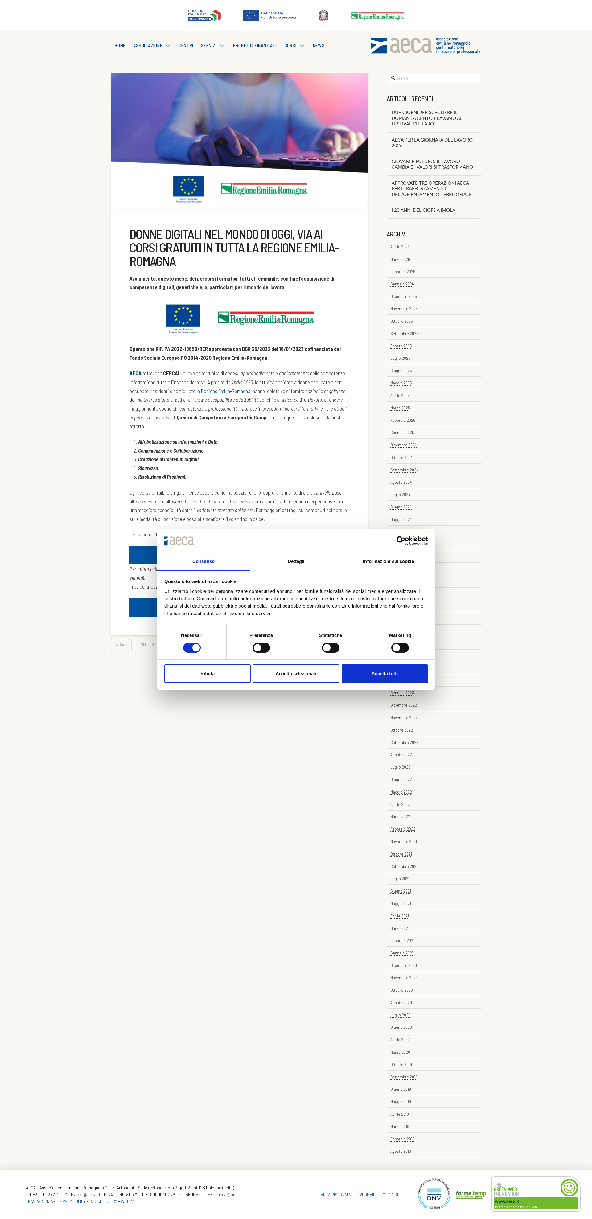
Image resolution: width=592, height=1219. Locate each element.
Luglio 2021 (399, 878)
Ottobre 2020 (401, 990)
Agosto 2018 (400, 1151)
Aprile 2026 (400, 246)
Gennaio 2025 (402, 432)
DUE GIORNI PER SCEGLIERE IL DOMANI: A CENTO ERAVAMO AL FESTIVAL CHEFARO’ (427, 118)
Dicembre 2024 (403, 444)
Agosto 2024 (401, 482)
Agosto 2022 (401, 754)
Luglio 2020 (400, 1014)
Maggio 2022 (401, 791)
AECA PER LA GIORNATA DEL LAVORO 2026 (432, 143)
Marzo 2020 (400, 1052)
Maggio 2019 (400, 1101)
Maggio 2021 (400, 903)
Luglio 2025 (400, 358)
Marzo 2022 (400, 816)
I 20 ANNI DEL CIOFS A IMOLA (423, 210)
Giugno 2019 (400, 1089)
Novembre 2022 (404, 717)
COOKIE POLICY (103, 1201)
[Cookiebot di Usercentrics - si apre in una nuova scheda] (401, 540)
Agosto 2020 (401, 1002)
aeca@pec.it (229, 1194)
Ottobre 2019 (401, 1064)
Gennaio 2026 (402, 283)
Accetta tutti (385, 673)
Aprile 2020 (400, 1039)
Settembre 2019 (403, 1076)
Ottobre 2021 (401, 853)
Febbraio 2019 (402, 1138)
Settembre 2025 (404, 333)
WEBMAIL (129, 1201)
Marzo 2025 (400, 407)
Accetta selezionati (296, 673)
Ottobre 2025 (401, 321)
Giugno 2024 (401, 506)
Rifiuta (207, 673)
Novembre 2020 (404, 977)
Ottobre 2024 (401, 457)
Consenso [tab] (203, 561)
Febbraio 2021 (402, 940)
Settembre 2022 (404, 742)
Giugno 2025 (401, 370)
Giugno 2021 (400, 890)
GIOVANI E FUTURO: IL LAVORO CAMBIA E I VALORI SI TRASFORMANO (432, 164)
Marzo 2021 (399, 928)
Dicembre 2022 (403, 705)
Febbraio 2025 (402, 420)
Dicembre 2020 (403, 965)
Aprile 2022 (400, 804)
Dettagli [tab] (296, 561)
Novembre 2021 (403, 841)
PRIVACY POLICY (71, 1201)
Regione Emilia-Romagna (225, 391)
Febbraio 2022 (402, 828)
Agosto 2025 (401, 345)
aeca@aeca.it (87, 1194)
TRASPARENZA (39, 1201)
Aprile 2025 (400, 395)
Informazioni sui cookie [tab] (388, 561)
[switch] (261, 648)
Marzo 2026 (400, 259)
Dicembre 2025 (403, 296)
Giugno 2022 (401, 779)
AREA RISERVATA (336, 1194)
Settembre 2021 (403, 866)
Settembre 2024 (404, 469)
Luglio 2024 (400, 494)
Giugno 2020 (401, 1027)
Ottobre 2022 (401, 730)
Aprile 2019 (399, 1114)
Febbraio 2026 (402, 271)
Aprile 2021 (399, 915)
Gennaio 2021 (401, 952)
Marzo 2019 (399, 1126)
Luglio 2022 (400, 767)
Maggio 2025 (401, 382)
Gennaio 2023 (402, 692)
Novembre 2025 (404, 308)
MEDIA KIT (391, 1194)
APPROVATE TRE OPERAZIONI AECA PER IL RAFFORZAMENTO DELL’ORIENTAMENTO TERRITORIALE (432, 189)
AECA (120, 644)
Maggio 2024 (401, 519)
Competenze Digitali (153, 644)
